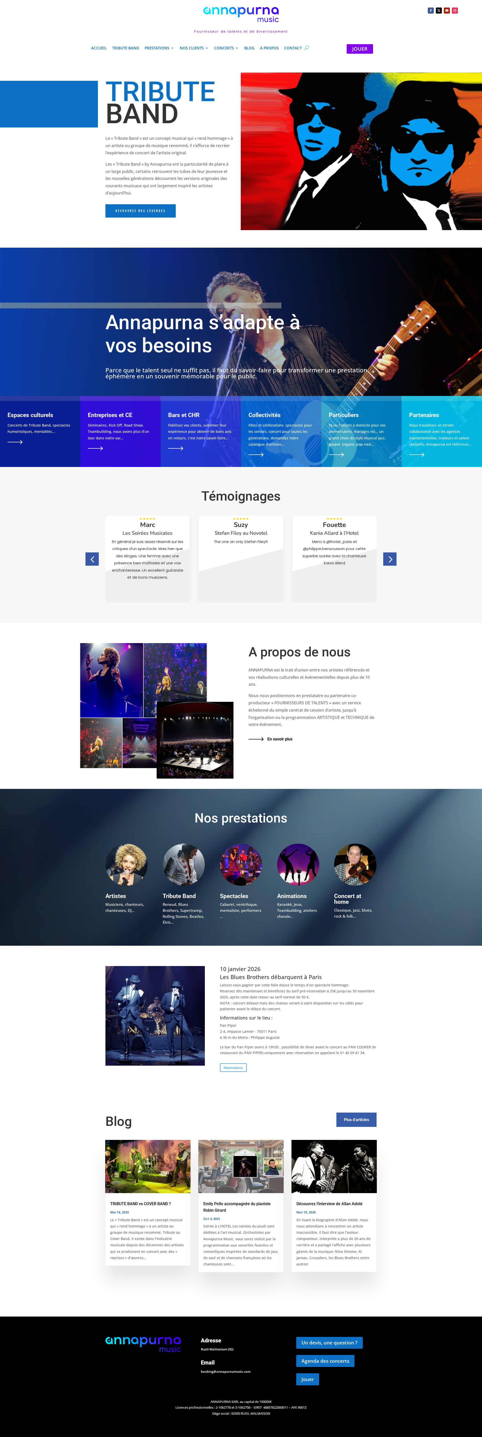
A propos (269, 48)
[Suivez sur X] (439, 11)
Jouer (308, 1379)
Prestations (157, 48)
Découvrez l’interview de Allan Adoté (329, 1203)
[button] (92, 559)
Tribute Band (125, 48)
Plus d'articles (356, 1119)
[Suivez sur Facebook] (431, 11)
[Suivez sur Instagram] (455, 11)
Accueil (99, 48)
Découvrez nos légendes (140, 211)
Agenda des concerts (325, 1361)
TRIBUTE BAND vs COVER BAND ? (140, 1203)
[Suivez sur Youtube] (447, 11)
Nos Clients (192, 48)
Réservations (233, 1067)
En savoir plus (279, 739)
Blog (249, 48)
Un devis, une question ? (329, 1342)
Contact (293, 48)
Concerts (224, 48)
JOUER (360, 48)
